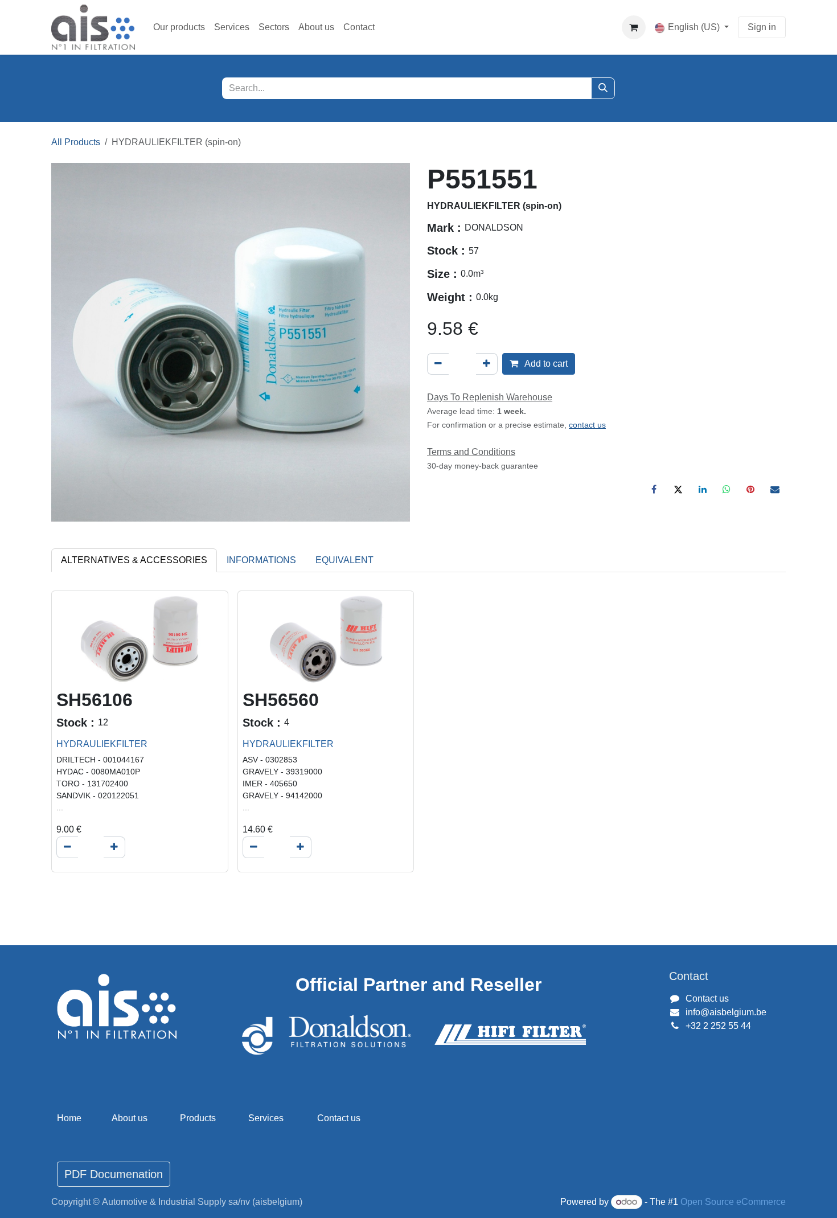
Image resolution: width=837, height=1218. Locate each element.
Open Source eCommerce (733, 1202)
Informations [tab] (261, 560)
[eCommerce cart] (634, 27)
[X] (678, 489)
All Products (75, 142)
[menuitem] (179, 27)
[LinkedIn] (703, 489)
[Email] (775, 489)
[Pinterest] (750, 489)
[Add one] (487, 364)
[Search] (603, 88)
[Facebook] (654, 489)
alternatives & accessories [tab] (134, 560)
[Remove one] (438, 364)
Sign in (762, 27)
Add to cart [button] (545, 363)
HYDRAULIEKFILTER (101, 744)
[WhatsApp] (726, 489)
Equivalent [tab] (344, 560)
